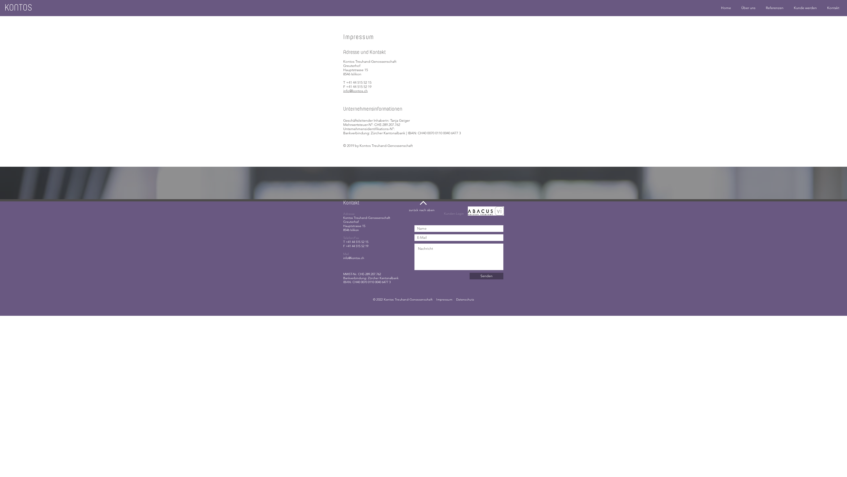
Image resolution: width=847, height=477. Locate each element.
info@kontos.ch (355, 91)
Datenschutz (465, 299)
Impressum (444, 299)
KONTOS (18, 7)
